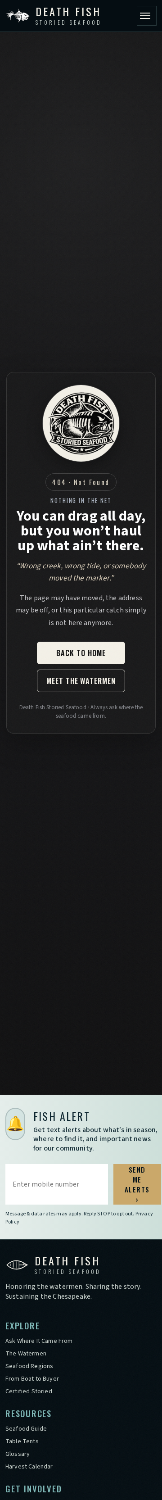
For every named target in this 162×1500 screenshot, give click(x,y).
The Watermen (25, 1353)
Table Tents (22, 1441)
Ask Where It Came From (39, 1341)
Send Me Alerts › (137, 1184)
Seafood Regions (29, 1366)
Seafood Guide (26, 1428)
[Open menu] (147, 16)
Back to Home (81, 653)
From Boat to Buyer (32, 1378)
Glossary (17, 1454)
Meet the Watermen (81, 680)
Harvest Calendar (29, 1466)
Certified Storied (28, 1391)
